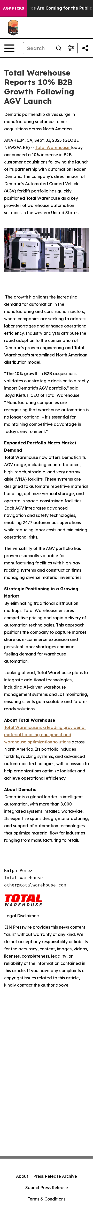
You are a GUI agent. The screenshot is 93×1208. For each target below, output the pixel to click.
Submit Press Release (46, 1187)
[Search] (58, 48)
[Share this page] (85, 48)
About (22, 1176)
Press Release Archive (55, 1176)
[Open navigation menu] (9, 48)
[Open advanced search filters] (71, 48)
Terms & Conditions (46, 1199)
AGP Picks (13, 8)
